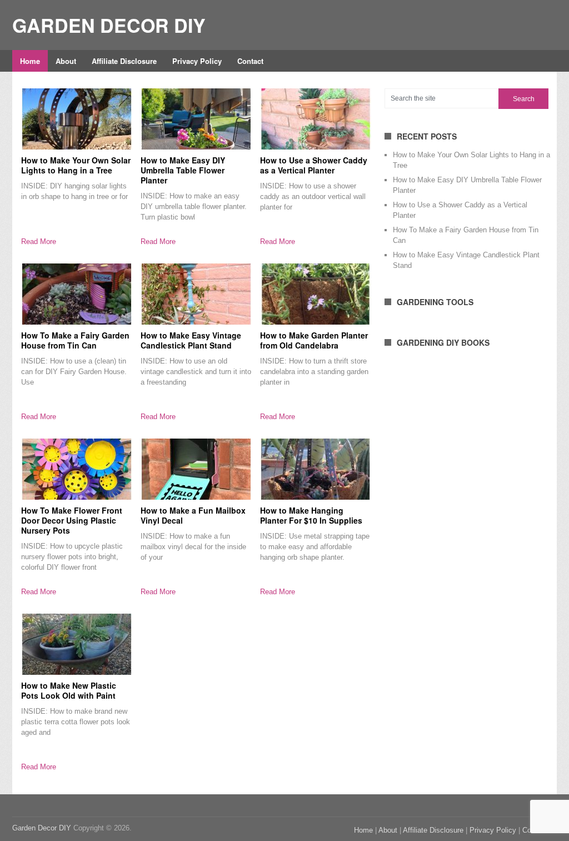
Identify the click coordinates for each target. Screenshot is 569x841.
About (66, 61)
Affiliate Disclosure (124, 61)
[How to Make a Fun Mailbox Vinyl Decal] (196, 469)
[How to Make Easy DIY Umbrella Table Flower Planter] (196, 119)
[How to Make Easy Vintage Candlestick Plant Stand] (196, 294)
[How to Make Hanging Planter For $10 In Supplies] (315, 469)
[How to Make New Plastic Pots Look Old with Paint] (76, 644)
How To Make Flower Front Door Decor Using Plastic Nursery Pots (71, 520)
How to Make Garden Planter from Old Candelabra (314, 340)
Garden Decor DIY (109, 25)
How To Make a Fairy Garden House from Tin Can (75, 340)
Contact (250, 61)
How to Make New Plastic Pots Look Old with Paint (68, 690)
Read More (38, 241)
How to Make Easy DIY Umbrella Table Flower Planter (183, 170)
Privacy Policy (197, 61)
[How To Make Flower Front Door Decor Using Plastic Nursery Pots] (76, 469)
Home (30, 61)
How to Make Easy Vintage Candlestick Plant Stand (191, 340)
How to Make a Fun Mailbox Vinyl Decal (193, 515)
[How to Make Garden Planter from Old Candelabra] (315, 294)
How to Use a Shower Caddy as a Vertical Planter (313, 165)
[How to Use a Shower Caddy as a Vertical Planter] (315, 119)
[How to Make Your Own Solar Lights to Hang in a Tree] (76, 119)
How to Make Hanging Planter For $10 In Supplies (311, 515)
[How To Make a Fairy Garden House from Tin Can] (76, 294)
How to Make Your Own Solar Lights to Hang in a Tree (76, 165)
